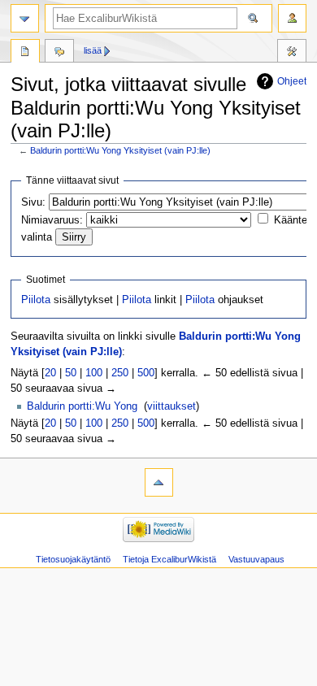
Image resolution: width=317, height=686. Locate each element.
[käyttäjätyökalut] (292, 18)
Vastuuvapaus (256, 559)
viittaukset (171, 406)
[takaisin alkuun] (159, 482)
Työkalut (292, 53)
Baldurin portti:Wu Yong (82, 406)
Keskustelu (59, 53)
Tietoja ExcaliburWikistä (169, 559)
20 (50, 373)
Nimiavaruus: (52, 220)
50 (70, 373)
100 (93, 373)
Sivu (25, 53)
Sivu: (33, 202)
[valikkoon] (25, 18)
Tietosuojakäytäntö (73, 559)
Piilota (35, 300)
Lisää (93, 50)
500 (145, 373)
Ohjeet (291, 81)
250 (119, 373)
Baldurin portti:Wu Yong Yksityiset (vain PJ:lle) (120, 150)
